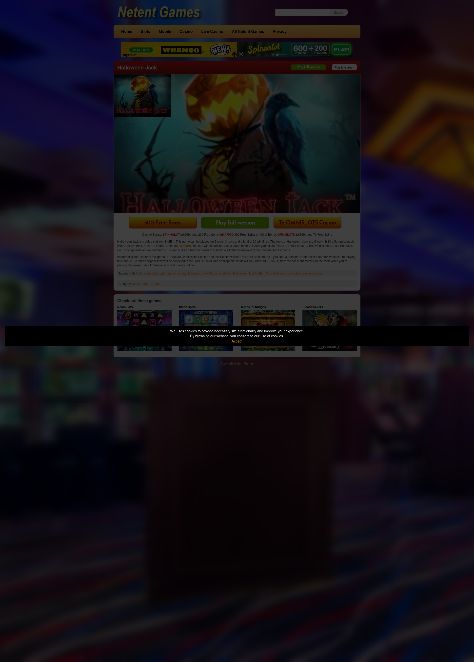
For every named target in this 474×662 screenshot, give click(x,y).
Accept (237, 340)
